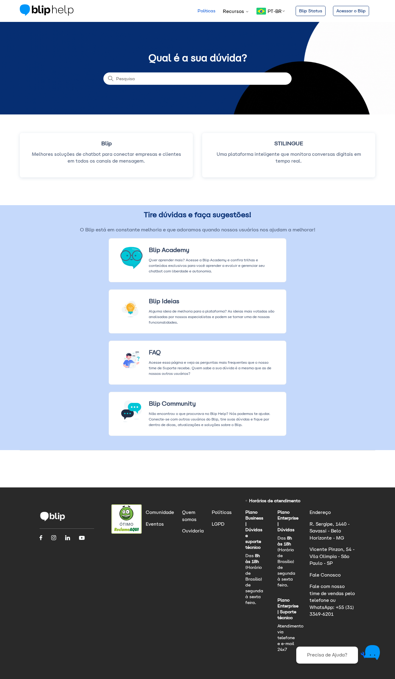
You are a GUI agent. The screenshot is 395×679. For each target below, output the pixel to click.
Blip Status (310, 11)
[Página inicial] (46, 14)
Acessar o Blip (351, 11)
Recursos (234, 11)
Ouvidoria (193, 531)
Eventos (155, 524)
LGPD (218, 524)
